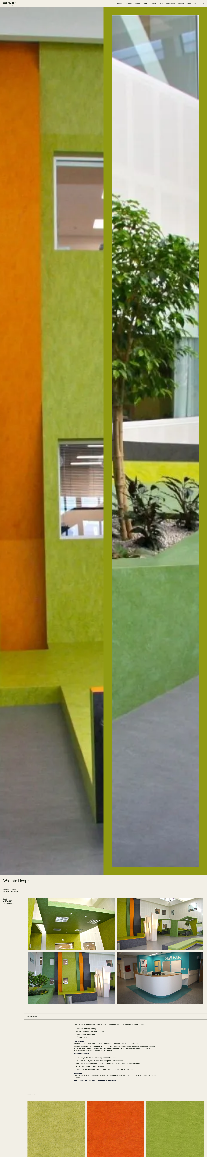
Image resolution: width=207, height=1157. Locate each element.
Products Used (7, 901)
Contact (189, 3)
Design (161, 3)
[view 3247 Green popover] (71, 914)
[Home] (10, 3)
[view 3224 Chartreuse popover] (63, 940)
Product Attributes (8, 903)
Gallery (5, 898)
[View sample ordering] (195, 3)
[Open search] (203, 3)
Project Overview (8, 900)
